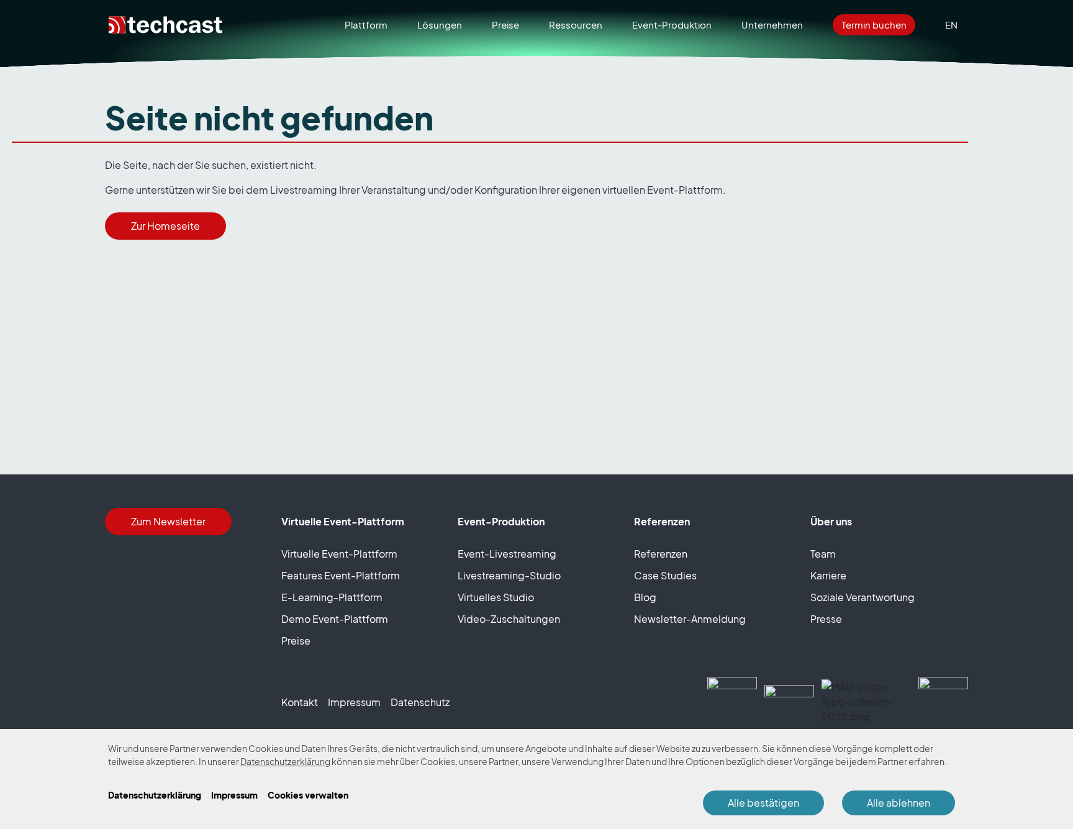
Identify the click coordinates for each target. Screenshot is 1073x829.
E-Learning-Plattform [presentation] (332, 597)
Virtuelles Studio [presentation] (496, 597)
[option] (951, 25)
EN (951, 24)
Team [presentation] (823, 554)
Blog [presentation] (645, 597)
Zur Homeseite (165, 226)
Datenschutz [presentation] (420, 702)
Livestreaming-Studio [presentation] (509, 575)
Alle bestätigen (763, 803)
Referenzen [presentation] (660, 554)
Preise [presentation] (295, 641)
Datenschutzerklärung (285, 761)
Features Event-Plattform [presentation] (340, 575)
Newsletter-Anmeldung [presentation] (690, 619)
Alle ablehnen (898, 803)
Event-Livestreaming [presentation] (507, 554)
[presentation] (505, 25)
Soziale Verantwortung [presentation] (862, 597)
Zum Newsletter (168, 521)
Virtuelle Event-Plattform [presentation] (339, 554)
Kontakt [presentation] (299, 702)
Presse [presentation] (826, 619)
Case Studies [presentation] (665, 575)
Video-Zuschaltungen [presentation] (509, 619)
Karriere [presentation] (828, 575)
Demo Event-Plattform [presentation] (334, 619)
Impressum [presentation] (354, 702)
